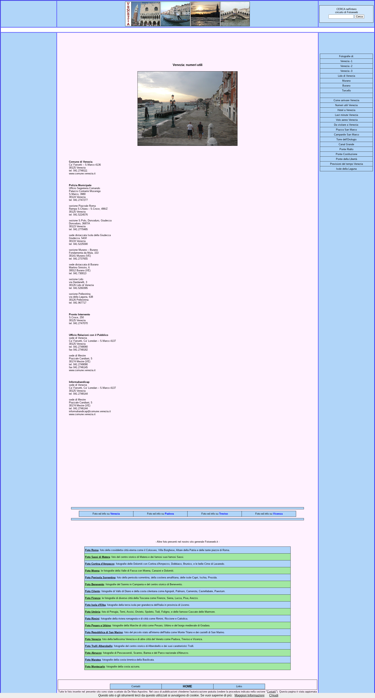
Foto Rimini (92, 618)
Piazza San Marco (346, 129)
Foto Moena (92, 570)
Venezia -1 (346, 61)
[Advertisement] (187, 29)
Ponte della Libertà (346, 159)
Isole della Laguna (346, 168)
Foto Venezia (93, 639)
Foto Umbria (92, 611)
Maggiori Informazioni (249, 695)
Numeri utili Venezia (346, 105)
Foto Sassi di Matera (97, 557)
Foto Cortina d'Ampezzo (99, 563)
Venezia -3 (346, 70)
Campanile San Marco (346, 134)
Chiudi (273, 695)
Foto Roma (91, 550)
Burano (346, 85)
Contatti (135, 686)
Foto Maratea (93, 659)
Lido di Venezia (346, 75)
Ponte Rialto (346, 149)
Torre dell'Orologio (346, 139)
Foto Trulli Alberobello (98, 646)
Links (239, 686)
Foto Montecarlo (95, 666)
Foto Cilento (92, 591)
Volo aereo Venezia (347, 119)
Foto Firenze (92, 598)
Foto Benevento (94, 584)
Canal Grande (346, 144)
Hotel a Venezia (346, 110)
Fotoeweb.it (211, 541)
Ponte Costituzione (346, 154)
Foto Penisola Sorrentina (100, 577)
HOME (187, 686)
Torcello (346, 90)
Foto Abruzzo (93, 652)
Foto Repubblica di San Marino (104, 632)
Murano (346, 80)
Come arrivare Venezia (346, 100)
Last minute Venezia (346, 115)
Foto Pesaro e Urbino (98, 625)
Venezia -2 (346, 66)
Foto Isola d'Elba (95, 604)
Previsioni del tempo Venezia (346, 163)
